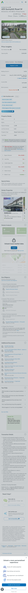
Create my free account (14, 585)
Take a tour (14, 588)
